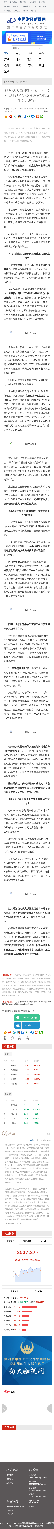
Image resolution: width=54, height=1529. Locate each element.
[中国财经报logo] (27, 23)
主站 (5, 2)
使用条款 (9, 1479)
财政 (18, 53)
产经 (34, 6)
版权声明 (9, 1483)
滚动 (7, 71)
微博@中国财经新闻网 (15, 1507)
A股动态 (33, 2)
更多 (48, 1134)
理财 (30, 59)
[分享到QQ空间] (6, 116)
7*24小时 (8, 1133)
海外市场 (26, 6)
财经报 (25, 11)
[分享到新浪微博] (10, 116)
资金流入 (15, 1291)
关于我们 (9, 1475)
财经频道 (13, 2)
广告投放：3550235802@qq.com (38, 1489)
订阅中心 (9, 1514)
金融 (41, 53)
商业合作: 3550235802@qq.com (38, 1483)
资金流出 (39, 1291)
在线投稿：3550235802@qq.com (38, 1476)
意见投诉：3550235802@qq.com (38, 1495)
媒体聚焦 (42, 6)
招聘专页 (32, 1507)
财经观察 (16, 11)
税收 (30, 53)
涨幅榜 (8, 1054)
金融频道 (23, 2)
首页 (7, 53)
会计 (7, 65)
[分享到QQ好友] (19, 116)
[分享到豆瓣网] (28, 116)
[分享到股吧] (37, 116)
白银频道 (7, 6)
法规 (41, 65)
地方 (18, 59)
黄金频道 (42, 2)
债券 (41, 59)
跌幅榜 (8, 1094)
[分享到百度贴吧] (24, 116)
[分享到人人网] (33, 116)
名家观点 (7, 11)
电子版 (33, 11)
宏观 (30, 65)
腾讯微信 (9, 1510)
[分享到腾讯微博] (15, 116)
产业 (7, 59)
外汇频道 (16, 6)
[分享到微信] (42, 116)
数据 (18, 65)
